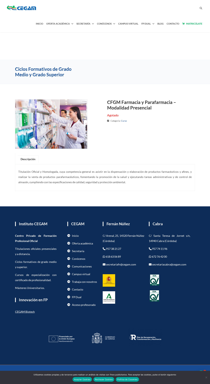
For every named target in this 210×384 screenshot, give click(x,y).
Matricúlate (194, 23)
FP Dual (146, 23)
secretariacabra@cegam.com (169, 264)
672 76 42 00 (159, 256)
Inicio (39, 23)
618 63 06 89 (113, 256)
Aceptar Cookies (82, 379)
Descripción (28, 159)
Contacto (173, 23)
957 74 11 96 (159, 248)
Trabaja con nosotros (84, 281)
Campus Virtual (128, 23)
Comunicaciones (82, 266)
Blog (160, 23)
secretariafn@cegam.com (121, 264)
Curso (124, 120)
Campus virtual (81, 274)
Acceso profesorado (84, 304)
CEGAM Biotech (25, 311)
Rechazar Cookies (104, 379)
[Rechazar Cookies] (206, 377)
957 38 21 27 (113, 248)
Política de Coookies (127, 379)
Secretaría (83, 23)
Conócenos (104, 23)
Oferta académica (58, 23)
